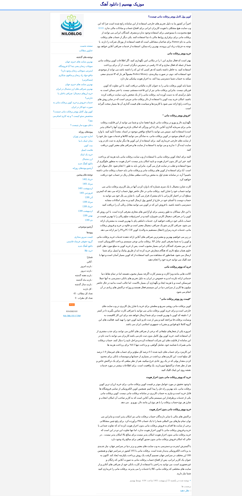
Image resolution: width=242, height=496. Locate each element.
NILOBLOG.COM (72, 316)
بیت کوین (88, 145)
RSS (71, 304)
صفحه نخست (86, 46)
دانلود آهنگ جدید (85, 163)
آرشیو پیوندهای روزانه (83, 168)
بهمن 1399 (88, 215)
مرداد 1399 (88, 202)
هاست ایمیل (87, 150)
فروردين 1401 (86, 193)
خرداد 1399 (87, 206)
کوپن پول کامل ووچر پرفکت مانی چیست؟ (169, 16)
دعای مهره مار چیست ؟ (81, 125)
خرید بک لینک (86, 154)
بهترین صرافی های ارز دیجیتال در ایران (74, 89)
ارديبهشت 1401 (85, 188)
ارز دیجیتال (87, 159)
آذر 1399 (89, 197)
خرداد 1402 (87, 179)
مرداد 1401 (88, 183)
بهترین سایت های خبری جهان (79, 61)
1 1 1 (101, 28)
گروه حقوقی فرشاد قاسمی (80, 241)
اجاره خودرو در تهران (83, 136)
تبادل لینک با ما (86, 141)
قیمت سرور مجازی (83, 237)
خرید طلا (89, 250)
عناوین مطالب (86, 50)
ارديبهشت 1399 (85, 211)
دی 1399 (89, 220)
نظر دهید (184, 490)
